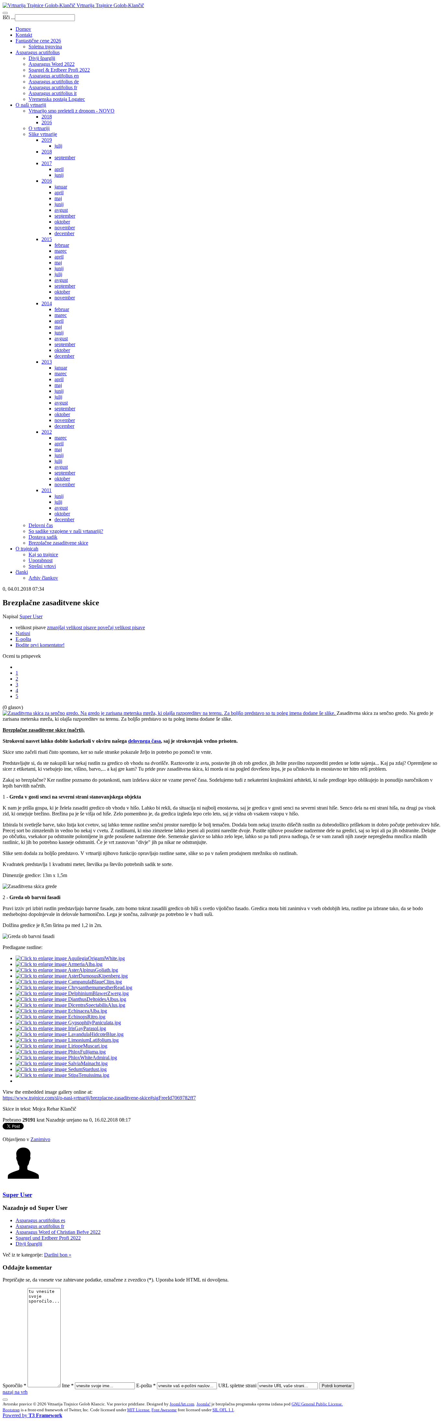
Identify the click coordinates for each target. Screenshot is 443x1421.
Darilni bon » (57, 1255)
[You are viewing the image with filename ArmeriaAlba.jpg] (59, 964)
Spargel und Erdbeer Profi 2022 (48, 1238)
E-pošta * (146, 1385)
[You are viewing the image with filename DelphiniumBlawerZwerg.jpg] (72, 993)
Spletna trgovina (45, 46)
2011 (47, 490)
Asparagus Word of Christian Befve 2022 (58, 1232)
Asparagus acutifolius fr (53, 87)
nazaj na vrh (15, 1392)
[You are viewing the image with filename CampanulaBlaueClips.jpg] (69, 981)
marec (60, 251)
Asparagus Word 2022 (52, 64)
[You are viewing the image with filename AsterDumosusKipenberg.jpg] (72, 976)
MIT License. (138, 1409)
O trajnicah (27, 548)
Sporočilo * (14, 1385)
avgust (61, 210)
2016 (47, 122)
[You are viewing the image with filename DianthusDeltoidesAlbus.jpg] (71, 999)
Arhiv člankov (43, 578)
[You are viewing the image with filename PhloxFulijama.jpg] (61, 1051)
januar (60, 186)
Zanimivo (40, 1139)
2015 (47, 239)
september (64, 157)
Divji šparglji (42, 58)
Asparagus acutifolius (38, 52)
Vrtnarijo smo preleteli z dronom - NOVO (71, 111)
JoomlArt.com (182, 1404)
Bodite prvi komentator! (40, 645)
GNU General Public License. (317, 1404)
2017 (47, 163)
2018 (47, 116)
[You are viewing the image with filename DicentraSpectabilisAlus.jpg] (70, 1005)
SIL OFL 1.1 (223, 1409)
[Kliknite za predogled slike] (170, 713)
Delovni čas (41, 525)
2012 (47, 432)
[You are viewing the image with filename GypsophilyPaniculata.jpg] (68, 1022)
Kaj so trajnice (43, 554)
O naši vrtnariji (31, 105)
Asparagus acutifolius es (40, 1220)
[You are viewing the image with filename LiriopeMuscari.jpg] (61, 1046)
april (59, 169)
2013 (47, 362)
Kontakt (24, 35)
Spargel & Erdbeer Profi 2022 (59, 70)
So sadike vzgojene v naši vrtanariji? (66, 531)
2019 (47, 140)
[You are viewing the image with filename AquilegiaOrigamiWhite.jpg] (70, 958)
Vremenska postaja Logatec (57, 99)
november (64, 227)
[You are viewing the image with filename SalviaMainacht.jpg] (62, 1063)
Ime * (68, 1385)
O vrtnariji (39, 128)
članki (22, 572)
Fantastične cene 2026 (38, 40)
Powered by (32, 1415)
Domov (23, 29)
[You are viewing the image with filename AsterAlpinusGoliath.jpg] (67, 970)
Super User (30, 616)
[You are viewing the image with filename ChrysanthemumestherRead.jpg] (74, 987)
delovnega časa (144, 741)
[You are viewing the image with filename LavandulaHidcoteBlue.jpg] (70, 1034)
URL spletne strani (237, 1385)
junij (59, 175)
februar (61, 245)
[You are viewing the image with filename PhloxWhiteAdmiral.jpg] (66, 1057)
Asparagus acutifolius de (54, 81)
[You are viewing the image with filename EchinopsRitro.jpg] (60, 1016)
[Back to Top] (5, 1400)
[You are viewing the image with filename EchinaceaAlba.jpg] (61, 1011)
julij (58, 146)
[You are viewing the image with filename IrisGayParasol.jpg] (61, 1028)
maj (58, 198)
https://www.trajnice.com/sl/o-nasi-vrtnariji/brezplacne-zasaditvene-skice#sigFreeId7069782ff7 (99, 1098)
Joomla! (203, 1404)
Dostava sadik (43, 537)
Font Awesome (164, 1409)
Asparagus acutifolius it (53, 93)
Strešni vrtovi (42, 566)
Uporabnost (41, 560)
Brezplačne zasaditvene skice (58, 543)
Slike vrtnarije (43, 134)
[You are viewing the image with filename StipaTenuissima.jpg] (62, 1075)
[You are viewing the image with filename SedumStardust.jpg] (61, 1069)
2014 (47, 303)
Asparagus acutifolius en (54, 75)
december (64, 233)
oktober (62, 221)
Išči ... (9, 17)
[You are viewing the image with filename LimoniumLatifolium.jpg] (67, 1040)
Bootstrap (11, 1409)
